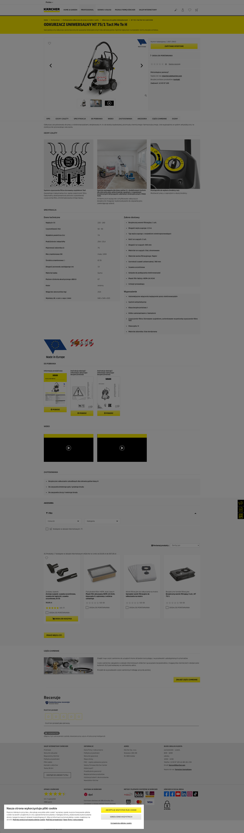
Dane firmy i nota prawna (73, 820)
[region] (74, 817)
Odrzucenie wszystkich (121, 817)
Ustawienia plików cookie (121, 823)
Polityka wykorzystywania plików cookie (29, 820)
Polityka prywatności (54, 820)
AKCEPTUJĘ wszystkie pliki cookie (121, 810)
